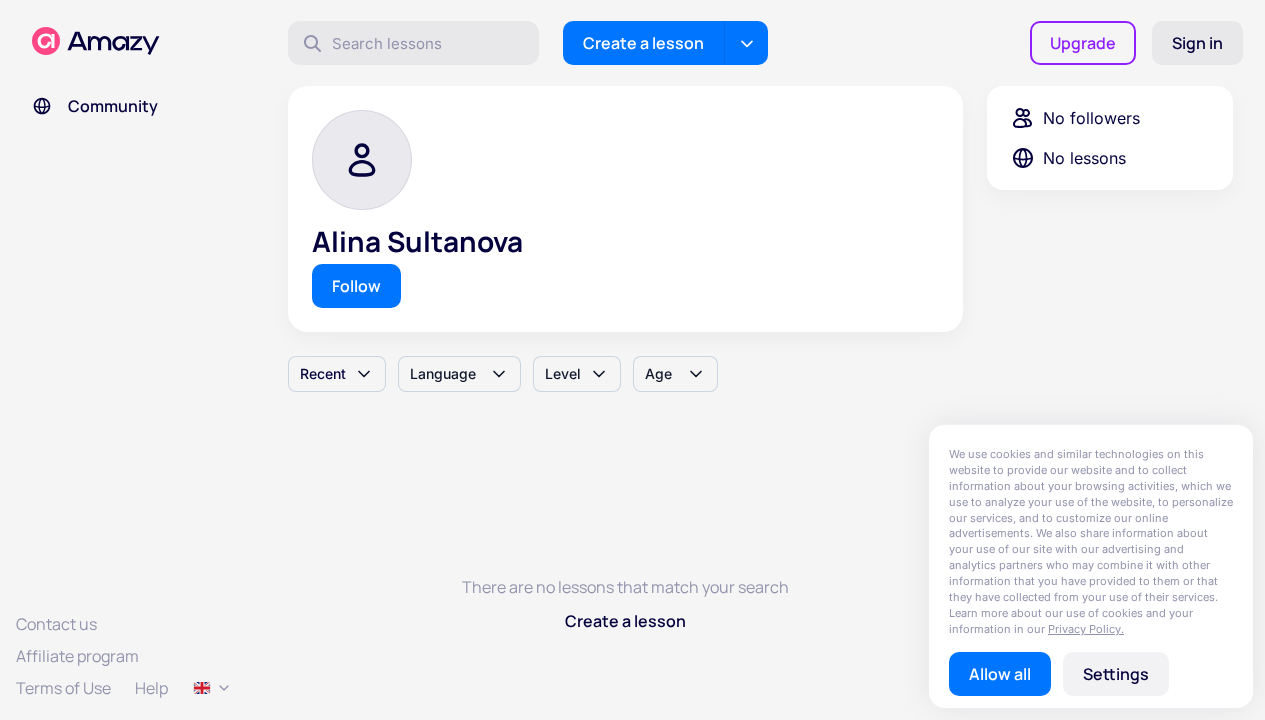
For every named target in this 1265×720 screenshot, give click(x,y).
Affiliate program (77, 656)
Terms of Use (63, 688)
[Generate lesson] (746, 43)
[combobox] (337, 374)
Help (151, 688)
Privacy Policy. (1086, 629)
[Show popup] (212, 688)
